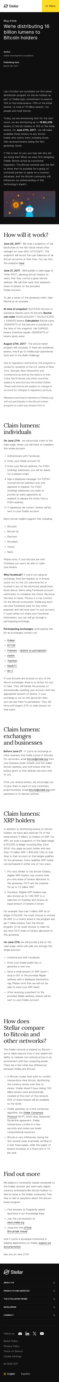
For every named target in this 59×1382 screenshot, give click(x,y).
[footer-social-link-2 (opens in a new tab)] (34, 1333)
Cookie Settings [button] (12, 1356)
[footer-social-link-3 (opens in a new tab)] (42, 1333)
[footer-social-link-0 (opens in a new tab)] (20, 1333)
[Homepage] (13, 1272)
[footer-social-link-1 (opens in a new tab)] (27, 1333)
